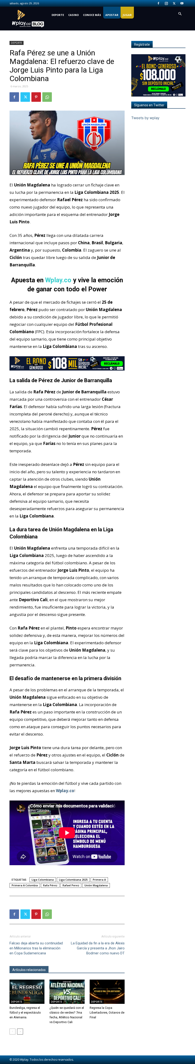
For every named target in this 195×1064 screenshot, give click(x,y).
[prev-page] (12, 1032)
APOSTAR (111, 15)
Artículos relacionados (29, 970)
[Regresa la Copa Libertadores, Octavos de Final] (107, 992)
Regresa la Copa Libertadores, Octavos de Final (107, 1012)
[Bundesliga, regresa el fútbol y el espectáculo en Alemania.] (27, 992)
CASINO (73, 15)
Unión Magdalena (96, 885)
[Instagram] (166, 3)
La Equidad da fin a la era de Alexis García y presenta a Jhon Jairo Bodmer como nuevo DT (98, 948)
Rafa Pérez (50, 885)
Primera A (99, 879)
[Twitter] (174, 3)
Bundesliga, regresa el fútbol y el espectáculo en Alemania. (25, 1012)
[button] (179, 14)
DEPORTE (58, 15)
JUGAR (127, 15)
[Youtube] (181, 3)
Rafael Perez (71, 885)
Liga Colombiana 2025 (73, 879)
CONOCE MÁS (92, 15)
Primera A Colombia (25, 885)
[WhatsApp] (47, 97)
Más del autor (61, 970)
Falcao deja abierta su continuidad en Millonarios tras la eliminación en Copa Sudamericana (36, 948)
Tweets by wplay (145, 118)
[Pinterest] (36, 97)
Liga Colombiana (43, 879)
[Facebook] (158, 3)
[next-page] (20, 1032)
